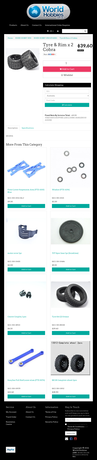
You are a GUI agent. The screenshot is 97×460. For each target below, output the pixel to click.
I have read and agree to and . (77, 426)
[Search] (85, 31)
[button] (67, 75)
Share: (46, 54)
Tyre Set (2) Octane (60, 317)
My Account (11, 412)
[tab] (13, 127)
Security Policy (51, 422)
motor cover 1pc (15, 253)
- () (50, 31)
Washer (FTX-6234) (61, 190)
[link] (71, 439)
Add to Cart (68, 69)
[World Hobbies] (48, 11)
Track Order (11, 417)
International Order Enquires (57, 25)
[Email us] (66, 439)
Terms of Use (50, 412)
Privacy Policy (51, 417)
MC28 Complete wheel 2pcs (64, 380)
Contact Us (37, 25)
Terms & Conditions (75, 427)
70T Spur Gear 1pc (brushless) (65, 253)
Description (13, 128)
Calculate (68, 105)
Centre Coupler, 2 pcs (17, 317)
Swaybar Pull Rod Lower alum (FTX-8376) (26, 380)
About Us (25, 25)
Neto (74, 456)
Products (13, 25)
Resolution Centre (10, 423)
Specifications (28, 128)
